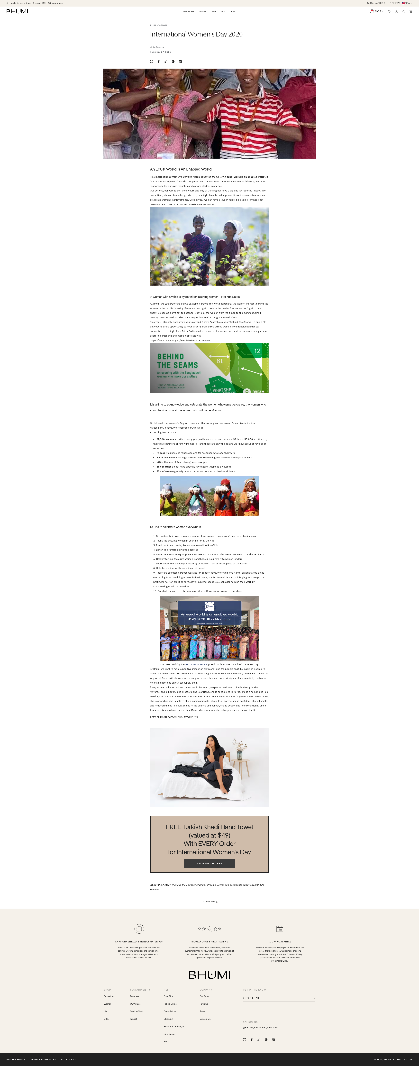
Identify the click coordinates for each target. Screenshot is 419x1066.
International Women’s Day (169, 423)
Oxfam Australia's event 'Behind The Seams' (227, 322)
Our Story (204, 996)
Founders (134, 996)
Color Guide (170, 1011)
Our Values (135, 1004)
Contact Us (205, 1019)
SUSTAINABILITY (376, 3)
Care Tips (168, 996)
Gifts (106, 1019)
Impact (133, 1019)
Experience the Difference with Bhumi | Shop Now (33, 3)
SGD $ (378, 11)
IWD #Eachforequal (196, 664)
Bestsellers (109, 996)
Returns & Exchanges (174, 1026)
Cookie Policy (70, 1059)
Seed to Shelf (136, 1011)
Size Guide (169, 1034)
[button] (403, 11)
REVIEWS (395, 3)
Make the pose (173, 554)
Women (107, 1004)
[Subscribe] (311, 998)
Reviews (204, 1004)
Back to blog (212, 901)
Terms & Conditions (43, 1059)
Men (106, 1011)
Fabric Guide (170, 1004)
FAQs (166, 1041)
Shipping (168, 1019)
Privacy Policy (16, 1059)
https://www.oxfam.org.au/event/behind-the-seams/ (180, 340)
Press (202, 1011)
